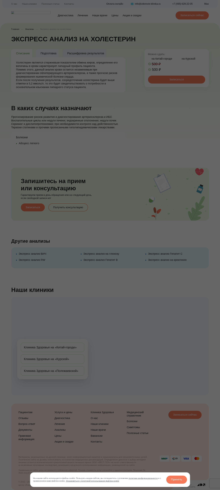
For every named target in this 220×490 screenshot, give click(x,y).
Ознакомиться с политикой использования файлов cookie (92, 481)
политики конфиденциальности (143, 478)
